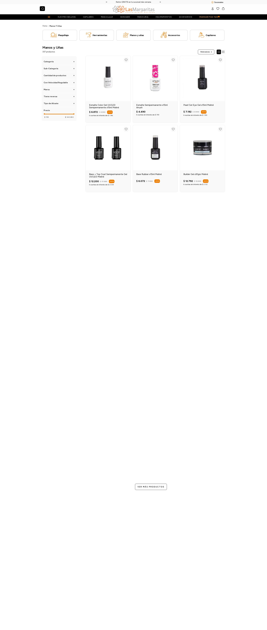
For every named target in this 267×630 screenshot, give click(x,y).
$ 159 (46, 117)
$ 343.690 (69, 117)
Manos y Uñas (56, 26)
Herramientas (100, 35)
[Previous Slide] (107, 2)
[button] (59, 62)
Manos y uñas (137, 35)
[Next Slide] (160, 2)
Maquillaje (63, 35)
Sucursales (218, 2)
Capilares (211, 35)
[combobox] (42, 8)
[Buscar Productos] (42, 8)
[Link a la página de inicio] (45, 26)
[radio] (219, 52)
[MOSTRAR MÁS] (151, 487)
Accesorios (174, 35)
